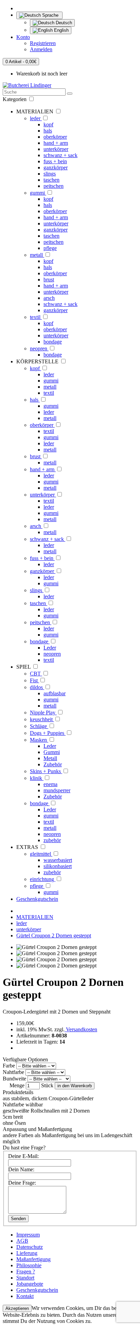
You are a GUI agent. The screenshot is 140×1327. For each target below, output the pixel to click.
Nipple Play (43, 712)
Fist (34, 680)
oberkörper (55, 137)
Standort (25, 1278)
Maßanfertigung (33, 1259)
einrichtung (42, 879)
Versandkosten (81, 1029)
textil (36, 317)
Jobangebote (29, 1284)
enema (50, 784)
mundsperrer (56, 790)
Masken (39, 740)
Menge (17, 1085)
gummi (38, 193)
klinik (36, 778)
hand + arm (55, 143)
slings (49, 174)
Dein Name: (21, 1169)
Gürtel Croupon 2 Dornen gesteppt (53, 935)
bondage (52, 342)
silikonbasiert (57, 866)
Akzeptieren (17, 1308)
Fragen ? (25, 1271)
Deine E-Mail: (23, 1156)
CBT (36, 673)
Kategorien (15, 99)
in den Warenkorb (74, 1085)
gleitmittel (41, 854)
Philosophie (28, 1265)
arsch (49, 298)
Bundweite (14, 1078)
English (61, 30)
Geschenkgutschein (37, 899)
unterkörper (55, 149)
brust (48, 279)
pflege (50, 248)
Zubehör (52, 764)
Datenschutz (29, 1247)
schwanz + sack (60, 155)
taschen (51, 180)
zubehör (52, 840)
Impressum (28, 1235)
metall (37, 255)
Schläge (39, 726)
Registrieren (43, 43)
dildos (37, 687)
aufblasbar (54, 693)
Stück (47, 1085)
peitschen (53, 186)
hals (47, 131)
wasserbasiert (57, 860)
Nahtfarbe (13, 1072)
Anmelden (41, 49)
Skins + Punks (46, 771)
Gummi (51, 752)
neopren (39, 348)
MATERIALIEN (34, 917)
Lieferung (26, 1253)
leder (36, 118)
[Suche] (69, 94)
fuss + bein (55, 161)
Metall (50, 758)
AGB (22, 1241)
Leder (49, 648)
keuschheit (42, 719)
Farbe (9, 1065)
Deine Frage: (22, 1183)
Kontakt (25, 1296)
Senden (18, 1218)
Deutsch (63, 22)
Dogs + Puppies (48, 733)
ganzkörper (55, 167)
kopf (48, 124)
